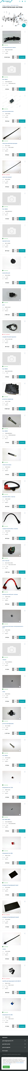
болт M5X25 (5, 755)
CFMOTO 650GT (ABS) (14, 5)
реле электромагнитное (8, 111)
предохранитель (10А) (7, 853)
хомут (3, 691)
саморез (4, 659)
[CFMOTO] (6, 1)
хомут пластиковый (6, 177)
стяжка (4, 949)
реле (3, 304)
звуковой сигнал (6, 241)
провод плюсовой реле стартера (10, 594)
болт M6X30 (5, 431)
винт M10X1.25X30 (6, 819)
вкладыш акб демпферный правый (10, 917)
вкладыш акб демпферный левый (10, 885)
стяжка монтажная (6, 464)
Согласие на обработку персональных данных (11, 1054)
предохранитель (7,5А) (7, 787)
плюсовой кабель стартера (8, 496)
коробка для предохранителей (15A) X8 (11, 981)
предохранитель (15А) (7, 1014)
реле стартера (5, 560)
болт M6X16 (5, 368)
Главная (3, 5)
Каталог (7, 5)
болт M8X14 (5, 209)
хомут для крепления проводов (9, 143)
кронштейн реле (6, 273)
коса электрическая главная (9, 47)
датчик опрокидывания (7, 723)
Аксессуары (5, 1050)
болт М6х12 (5, 79)
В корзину (22, 57)
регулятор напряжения (7, 399)
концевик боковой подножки (9, 336)
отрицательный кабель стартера (10, 528)
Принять (6, 1067)
